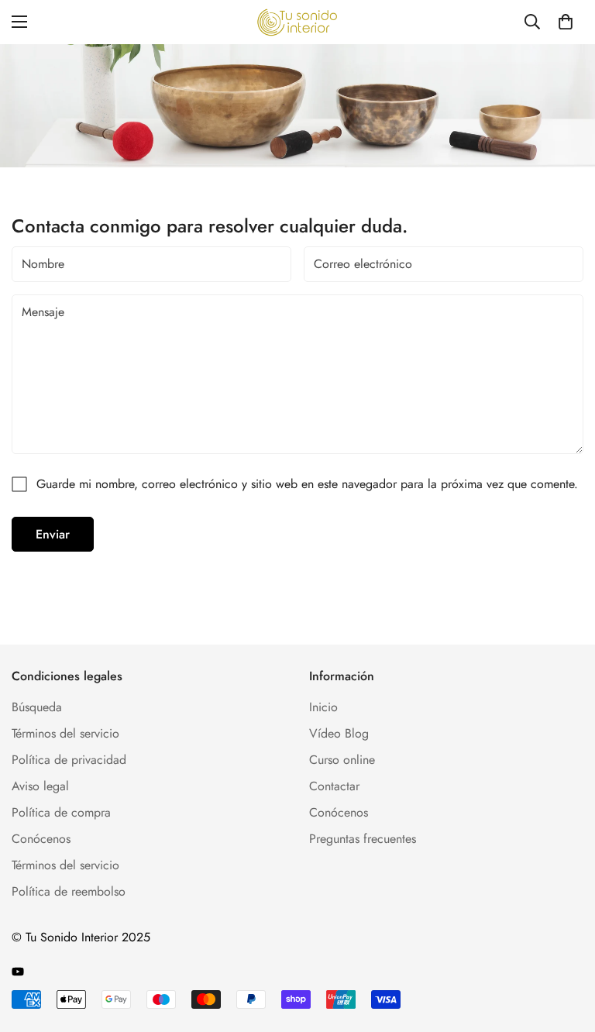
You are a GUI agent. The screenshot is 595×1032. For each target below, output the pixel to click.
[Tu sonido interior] (297, 22)
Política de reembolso (69, 891)
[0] (565, 22)
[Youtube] (18, 971)
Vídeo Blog (339, 733)
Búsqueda (37, 707)
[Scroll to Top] (565, 947)
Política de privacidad (69, 760)
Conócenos (41, 839)
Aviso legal (40, 786)
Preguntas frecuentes (362, 839)
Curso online (342, 760)
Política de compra (61, 812)
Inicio (323, 707)
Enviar (53, 534)
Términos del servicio (65, 733)
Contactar (334, 786)
